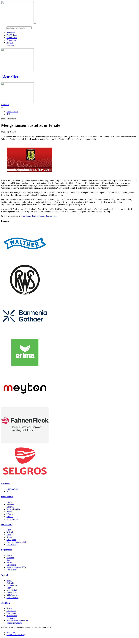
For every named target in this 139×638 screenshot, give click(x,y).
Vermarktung (12, 519)
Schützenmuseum (14, 623)
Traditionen (11, 613)
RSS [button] (8, 114)
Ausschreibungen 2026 (16, 542)
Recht (9, 512)
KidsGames (12, 595)
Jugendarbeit (12, 590)
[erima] (25, 369)
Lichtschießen (12, 597)
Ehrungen (11, 618)
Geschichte (11, 610)
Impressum (11, 632)
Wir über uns (12, 585)
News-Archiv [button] (12, 111)
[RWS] (25, 297)
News (9, 502)
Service (10, 516)
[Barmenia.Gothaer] (25, 333)
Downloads (11, 593)
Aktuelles (9, 76)
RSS (8, 491)
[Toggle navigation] (35, 23)
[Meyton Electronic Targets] (25, 405)
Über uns (10, 507)
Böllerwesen (12, 615)
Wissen (10, 514)
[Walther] (25, 260)
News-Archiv (12, 489)
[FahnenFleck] (25, 442)
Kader (9, 537)
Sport (9, 535)
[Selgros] (25, 478)
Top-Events (11, 544)
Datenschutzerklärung (16, 634)
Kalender (10, 504)
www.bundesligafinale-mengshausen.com (38, 216)
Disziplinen (11, 539)
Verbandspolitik (13, 509)
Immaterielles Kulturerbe (17, 620)
